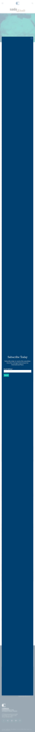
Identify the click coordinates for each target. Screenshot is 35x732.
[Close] (32, 38)
